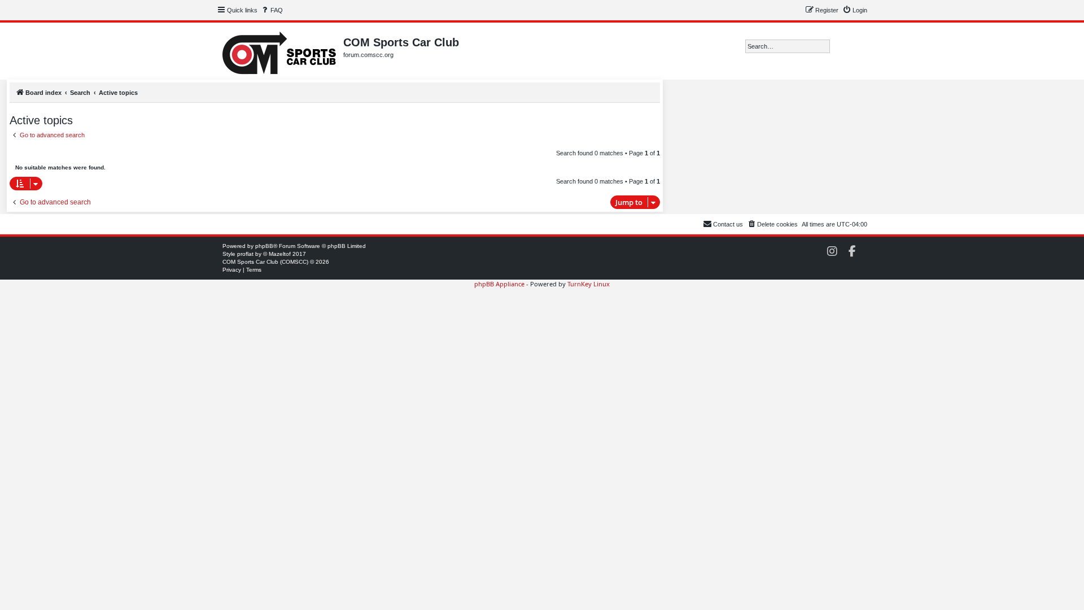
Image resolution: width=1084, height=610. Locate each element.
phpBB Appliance (499, 284)
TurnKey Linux (588, 284)
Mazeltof (280, 254)
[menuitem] (271, 10)
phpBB (264, 246)
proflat (245, 254)
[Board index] (280, 51)
